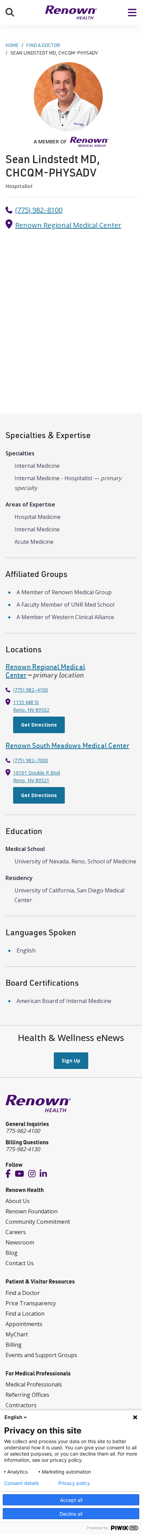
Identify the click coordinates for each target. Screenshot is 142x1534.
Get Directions (39, 724)
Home (12, 45)
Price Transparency (31, 1303)
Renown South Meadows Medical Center (67, 745)
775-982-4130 (23, 1149)
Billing (14, 1344)
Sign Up (71, 1060)
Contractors (21, 1405)
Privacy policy (74, 1483)
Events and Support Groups (41, 1355)
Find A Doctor (43, 45)
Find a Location (25, 1313)
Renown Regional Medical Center (68, 225)
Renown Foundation (32, 1211)
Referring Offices (27, 1395)
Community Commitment (38, 1221)
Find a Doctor (23, 1293)
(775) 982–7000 (30, 760)
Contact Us (20, 1263)
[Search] (10, 12)
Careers (16, 1232)
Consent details (21, 1483)
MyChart (17, 1334)
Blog (12, 1253)
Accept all (71, 1500)
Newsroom (20, 1242)
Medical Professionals (34, 1384)
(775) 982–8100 (38, 210)
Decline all (71, 1514)
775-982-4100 (23, 1131)
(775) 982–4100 (30, 689)
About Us (18, 1201)
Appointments (24, 1324)
